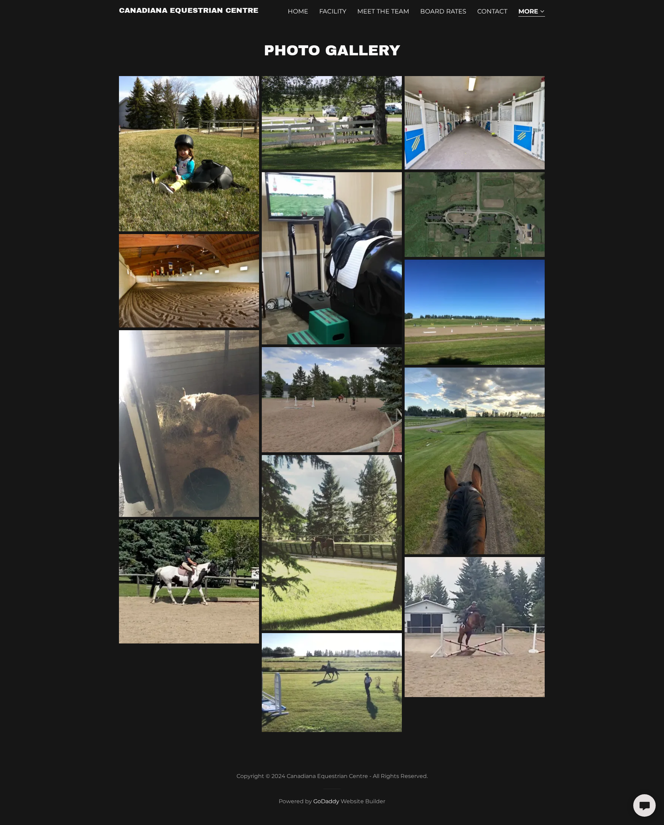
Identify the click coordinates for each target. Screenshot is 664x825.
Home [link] (298, 11)
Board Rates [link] (443, 11)
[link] (188, 11)
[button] (531, 12)
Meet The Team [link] (383, 11)
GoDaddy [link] (326, 801)
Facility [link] (332, 11)
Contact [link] (492, 11)
